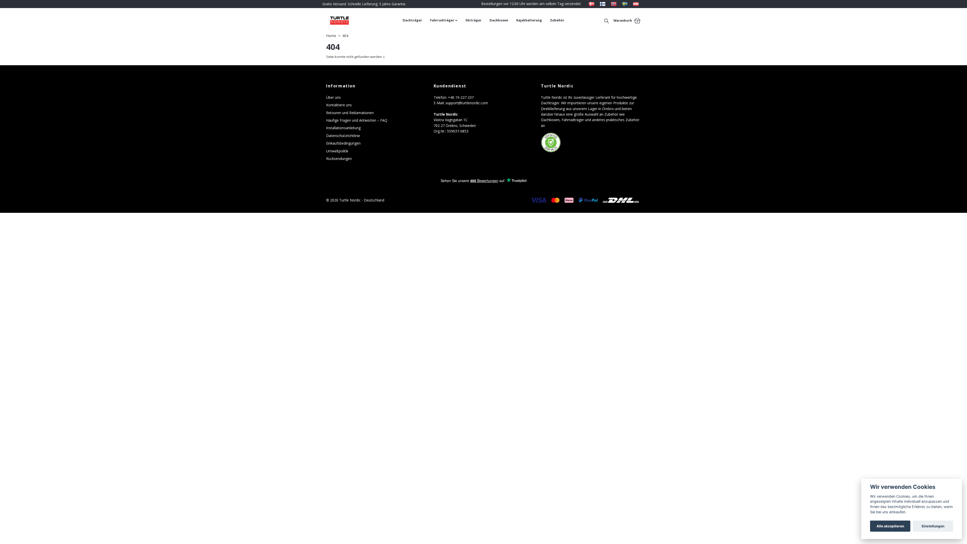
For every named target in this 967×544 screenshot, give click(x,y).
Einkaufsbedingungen (343, 143)
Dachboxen (499, 20)
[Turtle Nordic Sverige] (625, 3)
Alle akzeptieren (890, 526)
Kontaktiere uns (339, 105)
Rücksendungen (339, 158)
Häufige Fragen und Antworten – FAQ (356, 120)
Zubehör (557, 20)
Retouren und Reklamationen (350, 112)
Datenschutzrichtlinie (343, 135)
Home (331, 35)
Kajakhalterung (529, 20)
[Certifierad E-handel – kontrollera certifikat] (551, 142)
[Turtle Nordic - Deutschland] (362, 20)
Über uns (333, 97)
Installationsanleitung (343, 127)
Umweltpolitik (337, 151)
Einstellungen (933, 526)
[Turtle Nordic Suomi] (603, 3)
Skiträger (473, 20)
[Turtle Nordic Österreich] (636, 3)
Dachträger (412, 20)
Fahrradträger (442, 20)
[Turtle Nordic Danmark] (592, 3)
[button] (606, 20)
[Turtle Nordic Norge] (614, 3)
